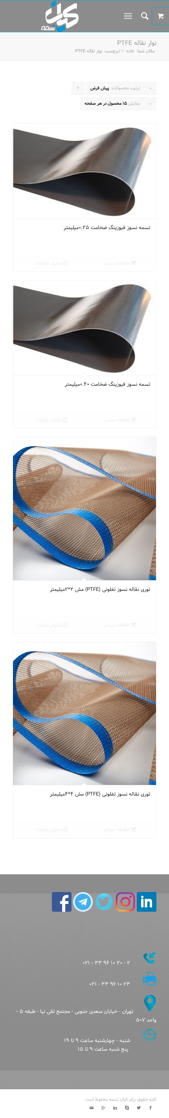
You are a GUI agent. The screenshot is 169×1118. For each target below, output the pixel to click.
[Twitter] (139, 1108)
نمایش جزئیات (49, 263)
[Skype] (127, 1108)
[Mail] (91, 1108)
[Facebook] (150, 1108)
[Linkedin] (115, 1108)
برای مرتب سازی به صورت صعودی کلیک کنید (78, 90)
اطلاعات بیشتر (117, 263)
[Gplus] (103, 1108)
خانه (130, 51)
